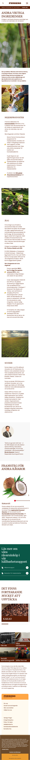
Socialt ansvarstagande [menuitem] (10, 705)
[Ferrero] (15, 3)
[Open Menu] (26, 3)
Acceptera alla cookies (15, 758)
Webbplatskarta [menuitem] (8, 724)
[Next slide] (28, 495)
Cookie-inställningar (15, 752)
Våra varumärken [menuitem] (8, 708)
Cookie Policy (5, 749)
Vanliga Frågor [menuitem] (8, 718)
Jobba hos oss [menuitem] (8, 710)
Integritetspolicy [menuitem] (8, 720)
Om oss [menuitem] (6, 703)
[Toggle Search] (3, 3)
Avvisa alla (15, 755)
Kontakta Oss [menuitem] (7, 729)
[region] (15, 747)
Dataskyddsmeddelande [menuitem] (11, 726)
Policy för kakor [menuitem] (8, 722)
